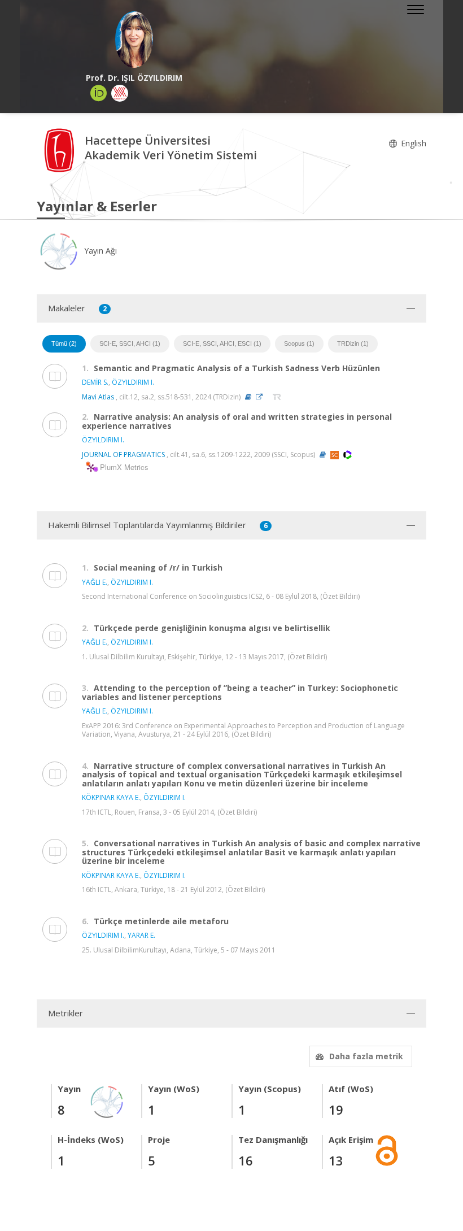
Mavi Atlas (98, 397)
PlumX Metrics (122, 467)
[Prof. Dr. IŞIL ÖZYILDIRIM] (134, 39)
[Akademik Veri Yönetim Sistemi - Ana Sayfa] (61, 149)
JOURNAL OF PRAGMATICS (123, 454)
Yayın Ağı (99, 250)
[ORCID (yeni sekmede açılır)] (98, 93)
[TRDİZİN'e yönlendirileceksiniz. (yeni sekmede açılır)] (277, 397)
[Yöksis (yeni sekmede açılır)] (119, 93)
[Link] (262, 397)
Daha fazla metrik (366, 1056)
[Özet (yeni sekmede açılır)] (248, 397)
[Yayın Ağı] (107, 1100)
